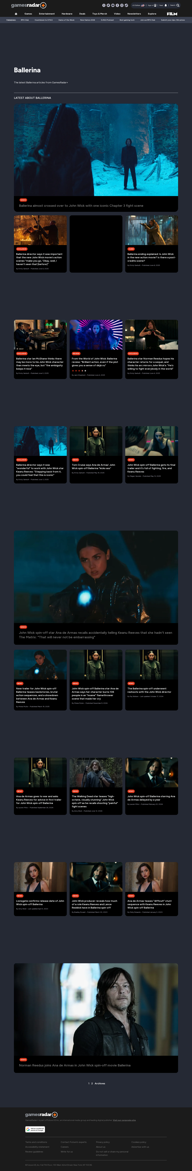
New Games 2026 (87, 20)
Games (28, 13)
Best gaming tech (127, 20)
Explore (152, 13)
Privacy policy (103, 1142)
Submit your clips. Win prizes (173, 20)
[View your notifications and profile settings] (166, 5)
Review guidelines (34, 1151)
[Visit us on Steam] (126, 5)
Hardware (67, 13)
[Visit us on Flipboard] (108, 5)
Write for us (67, 1151)
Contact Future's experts (74, 1142)
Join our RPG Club (147, 20)
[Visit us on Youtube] (113, 5)
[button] (175, 5)
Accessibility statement (37, 1147)
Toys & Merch (99, 13)
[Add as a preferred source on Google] (35, 1129)
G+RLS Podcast (107, 20)
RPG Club (25, 20)
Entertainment (47, 13)
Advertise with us (140, 1147)
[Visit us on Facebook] (117, 5)
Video (117, 13)
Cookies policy (138, 1142)
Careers (65, 1147)
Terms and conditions (36, 1142)
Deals (82, 13)
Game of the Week (66, 20)
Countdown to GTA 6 (44, 20)
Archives (100, 1083)
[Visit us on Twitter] (104, 5)
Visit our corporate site (124, 1120)
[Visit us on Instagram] (122, 5)
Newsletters (134, 13)
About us (100, 1147)
